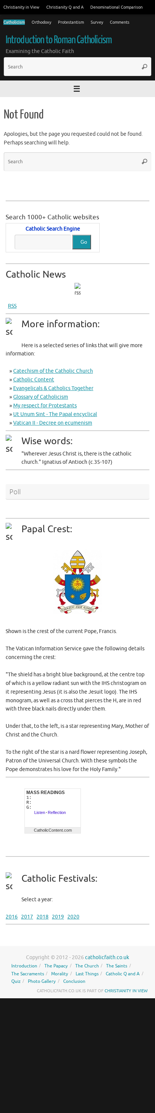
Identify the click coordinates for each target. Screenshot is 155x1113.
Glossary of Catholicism (40, 397)
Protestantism (71, 22)
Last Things (87, 974)
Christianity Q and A (65, 7)
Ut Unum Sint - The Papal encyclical (55, 414)
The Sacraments (27, 974)
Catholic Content (33, 380)
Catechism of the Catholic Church (53, 371)
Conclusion (74, 981)
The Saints (116, 966)
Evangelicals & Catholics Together (53, 388)
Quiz (16, 981)
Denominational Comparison (116, 7)
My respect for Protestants (45, 405)
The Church (87, 966)
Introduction (24, 966)
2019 (58, 917)
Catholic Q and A (123, 974)
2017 (27, 917)
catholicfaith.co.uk (107, 957)
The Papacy (56, 966)
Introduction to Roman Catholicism (59, 40)
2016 (12, 917)
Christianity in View (21, 7)
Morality (59, 974)
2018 (42, 917)
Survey (97, 22)
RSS (12, 306)
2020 (73, 917)
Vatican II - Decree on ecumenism (52, 423)
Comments (119, 22)
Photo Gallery (42, 981)
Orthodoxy (41, 22)
